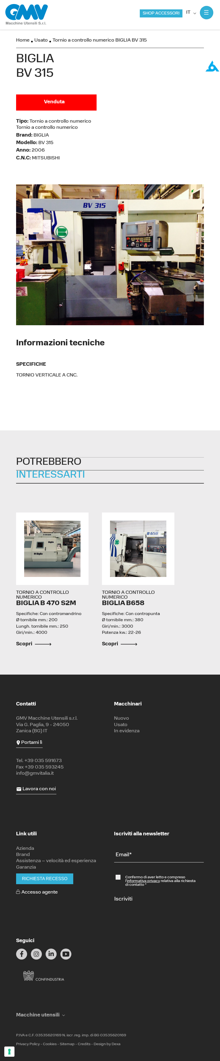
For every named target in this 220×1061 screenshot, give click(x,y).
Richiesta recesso (44, 878)
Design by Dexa (107, 1044)
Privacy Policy (28, 1044)
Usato (41, 40)
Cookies (50, 1044)
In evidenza (127, 731)
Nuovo (121, 718)
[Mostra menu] (206, 12)
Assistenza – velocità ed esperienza (56, 861)
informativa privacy (143, 881)
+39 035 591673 (43, 761)
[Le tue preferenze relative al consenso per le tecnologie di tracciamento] (9, 1052)
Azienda (25, 848)
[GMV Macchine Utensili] (26, 15)
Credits (84, 1044)
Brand (23, 855)
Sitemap (67, 1044)
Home (23, 40)
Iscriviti (123, 899)
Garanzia (26, 867)
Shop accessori (161, 13)
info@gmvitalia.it (35, 773)
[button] (40, 1015)
